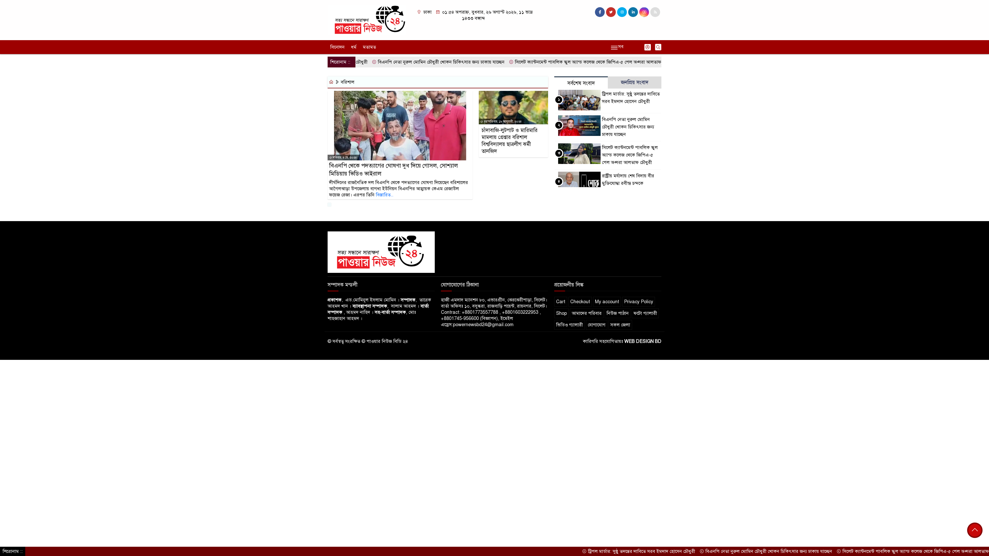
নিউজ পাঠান (618, 313)
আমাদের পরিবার (587, 313)
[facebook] (600, 12)
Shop (561, 313)
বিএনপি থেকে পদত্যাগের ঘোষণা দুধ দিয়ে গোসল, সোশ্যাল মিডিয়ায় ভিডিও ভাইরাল (393, 169)
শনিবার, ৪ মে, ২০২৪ (344, 157)
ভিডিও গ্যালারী (569, 325)
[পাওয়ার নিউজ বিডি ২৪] (367, 20)
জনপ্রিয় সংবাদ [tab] (635, 82)
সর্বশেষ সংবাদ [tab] (581, 83)
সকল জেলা (620, 325)
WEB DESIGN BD (642, 341)
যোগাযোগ (597, 325)
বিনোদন (337, 47)
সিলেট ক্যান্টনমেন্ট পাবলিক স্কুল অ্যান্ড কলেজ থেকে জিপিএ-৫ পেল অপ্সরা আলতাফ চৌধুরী (570, 62)
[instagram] (622, 12)
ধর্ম (353, 47)
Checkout (580, 302)
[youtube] (644, 12)
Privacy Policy (638, 302)
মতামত (369, 47)
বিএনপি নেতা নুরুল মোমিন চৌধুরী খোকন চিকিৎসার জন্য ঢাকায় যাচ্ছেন (417, 62)
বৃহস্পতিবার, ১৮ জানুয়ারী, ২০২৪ (502, 121)
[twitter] (611, 12)
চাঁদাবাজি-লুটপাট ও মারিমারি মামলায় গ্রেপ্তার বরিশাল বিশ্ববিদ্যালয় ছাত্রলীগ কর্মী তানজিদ (510, 140)
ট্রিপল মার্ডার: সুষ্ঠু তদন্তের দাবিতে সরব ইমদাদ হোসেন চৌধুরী (617, 551)
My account (607, 302)
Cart (560, 302)
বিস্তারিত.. (384, 195)
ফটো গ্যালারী (645, 313)
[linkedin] (633, 12)
